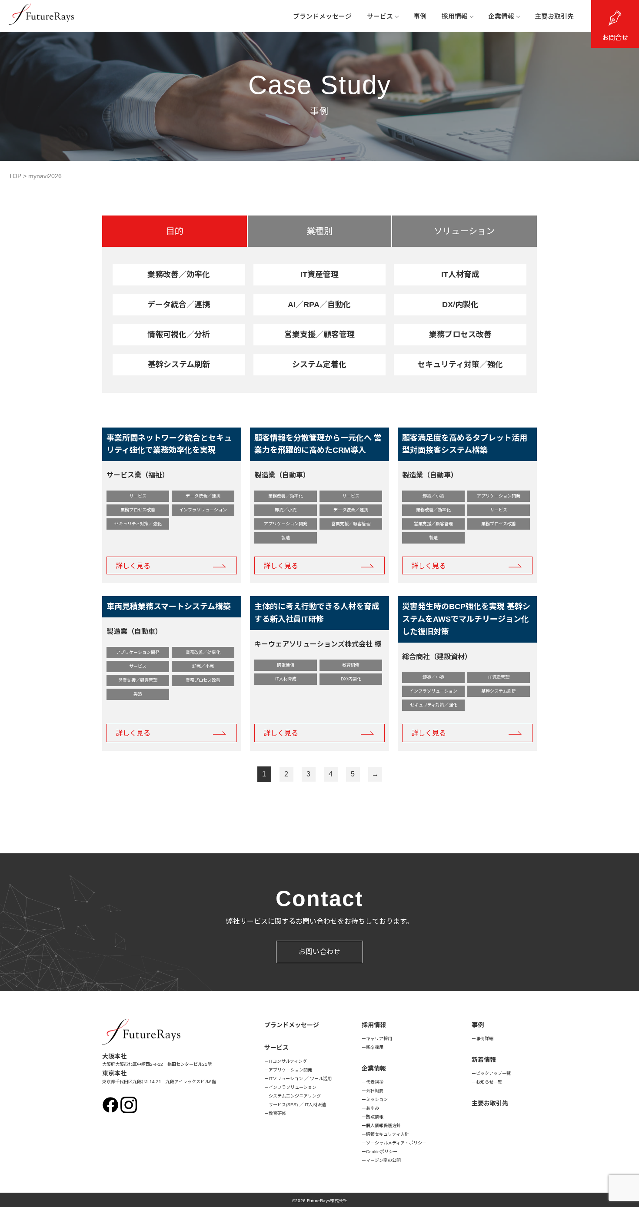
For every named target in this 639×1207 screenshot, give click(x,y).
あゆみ (372, 1108)
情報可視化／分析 (178, 334)
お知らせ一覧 (489, 1082)
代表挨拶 (374, 1082)
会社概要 (374, 1090)
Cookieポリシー (381, 1151)
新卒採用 (374, 1047)
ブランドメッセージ (322, 16)
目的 (174, 231)
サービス (380, 16)
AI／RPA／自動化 (319, 304)
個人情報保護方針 (383, 1125)
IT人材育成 (460, 274)
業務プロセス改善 (460, 334)
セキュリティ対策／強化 (460, 364)
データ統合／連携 (178, 304)
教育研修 (277, 1113)
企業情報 (501, 16)
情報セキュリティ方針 (387, 1134)
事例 (419, 16)
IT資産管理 (319, 274)
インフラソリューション (292, 1087)
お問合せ (615, 37)
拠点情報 (374, 1116)
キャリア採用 (379, 1038)
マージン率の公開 (383, 1160)
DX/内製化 (460, 304)
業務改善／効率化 (178, 274)
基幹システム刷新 (179, 364)
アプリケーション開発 (290, 1070)
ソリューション (464, 231)
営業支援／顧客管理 (319, 334)
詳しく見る (133, 566)
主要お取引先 (554, 16)
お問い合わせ (319, 951)
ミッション (377, 1099)
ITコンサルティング (288, 1061)
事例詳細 (484, 1038)
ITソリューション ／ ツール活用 (300, 1078)
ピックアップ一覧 (493, 1073)
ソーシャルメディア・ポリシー (396, 1143)
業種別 (319, 231)
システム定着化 (319, 364)
